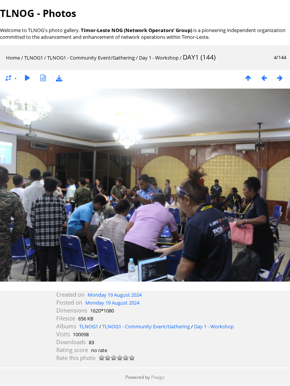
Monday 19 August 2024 (115, 294)
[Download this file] (59, 78)
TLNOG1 (33, 57)
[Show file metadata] (43, 78)
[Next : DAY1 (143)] (280, 78)
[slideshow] (27, 78)
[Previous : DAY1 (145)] (264, 78)
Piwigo (158, 377)
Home (13, 57)
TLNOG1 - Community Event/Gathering (91, 57)
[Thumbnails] (248, 78)
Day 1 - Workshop (159, 57)
